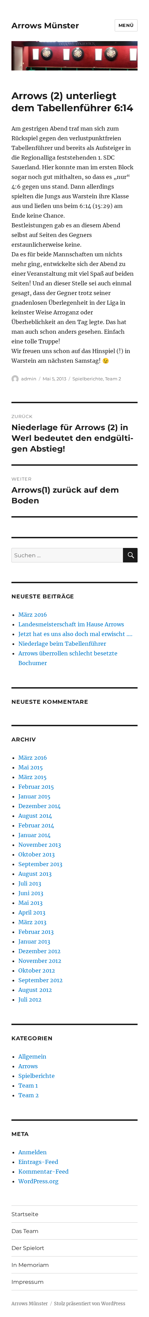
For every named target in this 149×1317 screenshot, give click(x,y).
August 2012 (35, 989)
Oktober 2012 (36, 970)
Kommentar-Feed (43, 1171)
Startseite (24, 1214)
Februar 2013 (36, 931)
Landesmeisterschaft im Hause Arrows (71, 624)
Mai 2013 (30, 902)
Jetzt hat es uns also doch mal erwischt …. (75, 634)
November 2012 (39, 960)
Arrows (28, 1066)
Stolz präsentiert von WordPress (89, 1304)
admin (28, 378)
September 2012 (40, 980)
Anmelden (32, 1152)
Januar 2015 (34, 796)
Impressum (27, 1282)
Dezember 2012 (39, 951)
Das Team (24, 1231)
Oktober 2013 (36, 854)
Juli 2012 (30, 999)
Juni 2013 (30, 893)
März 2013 (32, 922)
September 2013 (40, 864)
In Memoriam (30, 1265)
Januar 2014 (34, 835)
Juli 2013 (29, 883)
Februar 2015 (36, 786)
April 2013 (31, 912)
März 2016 (32, 614)
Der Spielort (27, 1248)
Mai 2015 (30, 767)
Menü (126, 25)
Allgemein (32, 1056)
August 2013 (35, 873)
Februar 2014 (36, 825)
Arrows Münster (45, 25)
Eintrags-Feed (38, 1161)
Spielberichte (87, 378)
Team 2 (113, 378)
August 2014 (35, 815)
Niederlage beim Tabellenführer (62, 643)
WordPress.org (38, 1181)
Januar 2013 (34, 941)
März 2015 (32, 777)
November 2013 (39, 844)
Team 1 (28, 1085)
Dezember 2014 (39, 806)
